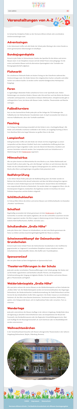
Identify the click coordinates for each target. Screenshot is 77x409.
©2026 (26, 401)
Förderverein (26, 152)
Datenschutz (46, 401)
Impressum (35, 401)
